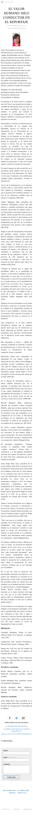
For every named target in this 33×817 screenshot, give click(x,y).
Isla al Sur (9, 2)
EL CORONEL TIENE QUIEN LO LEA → (23, 792)
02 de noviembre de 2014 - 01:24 (16, 25)
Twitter (16, 718)
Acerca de (5, 809)
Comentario (6, 764)
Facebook (9, 718)
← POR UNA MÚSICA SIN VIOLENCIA (8, 792)
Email (23, 718)
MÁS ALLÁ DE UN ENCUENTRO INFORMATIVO (16, 734)
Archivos (16, 809)
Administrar (27, 809)
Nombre (5, 750)
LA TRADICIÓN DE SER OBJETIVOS (16, 726)
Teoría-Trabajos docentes (16, 28)
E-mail (9, 757)
